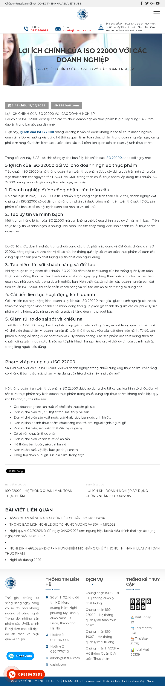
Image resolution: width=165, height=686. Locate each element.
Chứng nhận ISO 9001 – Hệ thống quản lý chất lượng (102, 598)
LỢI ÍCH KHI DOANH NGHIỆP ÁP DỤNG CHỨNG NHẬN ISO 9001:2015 (117, 493)
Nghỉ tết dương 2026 (25, 560)
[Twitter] (147, 3)
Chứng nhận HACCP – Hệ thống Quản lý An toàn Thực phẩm (102, 653)
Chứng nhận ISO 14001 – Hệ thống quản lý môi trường (100, 637)
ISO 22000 (113, 158)
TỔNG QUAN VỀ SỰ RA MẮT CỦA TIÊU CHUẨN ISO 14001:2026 (57, 518)
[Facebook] (141, 3)
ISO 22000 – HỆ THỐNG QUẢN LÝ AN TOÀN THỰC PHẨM (38, 493)
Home (36, 69)
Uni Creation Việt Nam (137, 681)
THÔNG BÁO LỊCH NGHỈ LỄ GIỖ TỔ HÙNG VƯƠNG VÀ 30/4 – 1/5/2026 (62, 524)
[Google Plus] (152, 3)
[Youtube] (158, 3)
